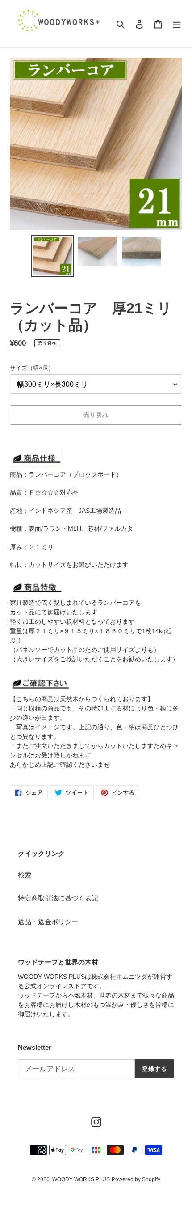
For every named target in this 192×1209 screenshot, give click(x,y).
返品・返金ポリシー (48, 922)
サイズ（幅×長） (32, 367)
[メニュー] (176, 24)
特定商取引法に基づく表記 (58, 898)
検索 (24, 875)
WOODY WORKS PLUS (81, 1179)
